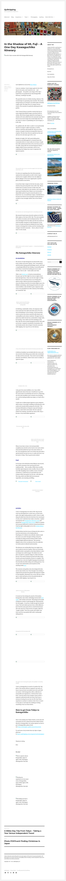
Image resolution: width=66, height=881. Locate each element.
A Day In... (9, 86)
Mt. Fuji (5, 90)
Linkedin (49, 255)
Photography (34, 17)
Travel (26, 17)
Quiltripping (10, 10)
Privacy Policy (13, 870)
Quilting (41, 17)
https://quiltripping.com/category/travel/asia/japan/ (30, 734)
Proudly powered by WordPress (23, 870)
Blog (12, 17)
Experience (18, 17)
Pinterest (49, 252)
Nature (9, 87)
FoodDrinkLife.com (51, 351)
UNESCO (6, 88)
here (25, 565)
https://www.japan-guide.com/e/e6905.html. (29, 726)
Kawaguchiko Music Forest (28, 522)
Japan (5, 86)
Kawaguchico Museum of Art (32, 520)
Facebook (49, 246)
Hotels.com (25, 274)
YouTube (52, 123)
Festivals (6, 87)
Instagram (49, 249)
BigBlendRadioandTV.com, (53, 352)
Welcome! (6, 17)
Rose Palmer (33, 84)
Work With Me (49, 17)
